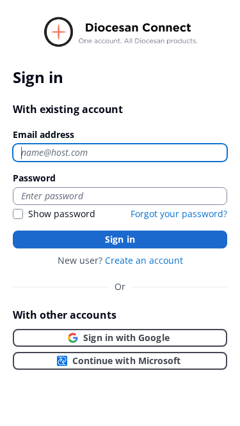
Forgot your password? (179, 214)
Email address (43, 134)
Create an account (144, 260)
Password (34, 178)
